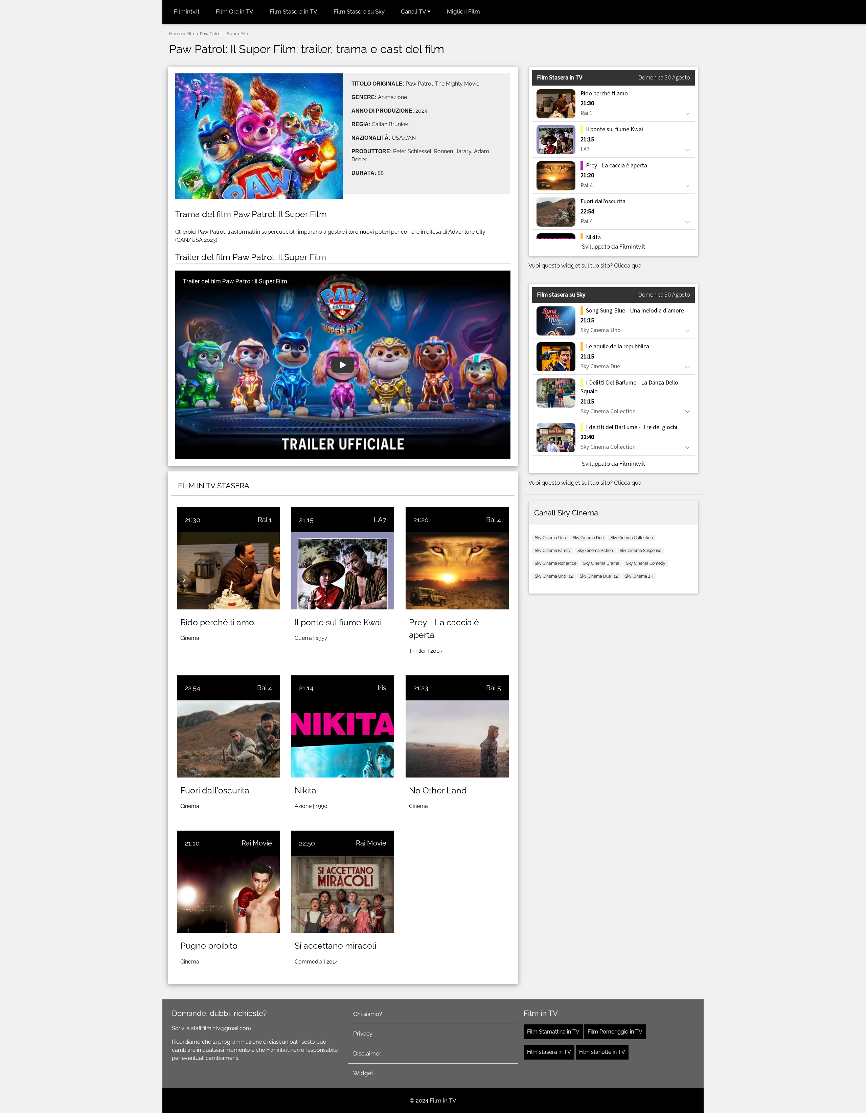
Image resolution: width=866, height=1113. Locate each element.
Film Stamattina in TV (553, 1031)
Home (175, 33)
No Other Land (438, 790)
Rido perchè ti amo (217, 622)
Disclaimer (367, 1053)
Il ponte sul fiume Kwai (338, 622)
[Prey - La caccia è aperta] (457, 570)
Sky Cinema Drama (601, 563)
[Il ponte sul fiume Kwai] (342, 570)
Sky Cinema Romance (555, 563)
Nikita (305, 790)
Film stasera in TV (549, 1052)
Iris (382, 688)
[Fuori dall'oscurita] (228, 739)
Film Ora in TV (234, 11)
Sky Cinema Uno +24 (554, 576)
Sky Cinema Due (588, 537)
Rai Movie (257, 843)
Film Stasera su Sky (359, 11)
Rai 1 (265, 520)
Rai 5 (493, 688)
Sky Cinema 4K (639, 576)
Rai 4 (493, 520)
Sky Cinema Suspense (640, 550)
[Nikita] (342, 739)
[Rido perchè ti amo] (228, 570)
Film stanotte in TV (602, 1052)
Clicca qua (627, 265)
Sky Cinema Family (553, 550)
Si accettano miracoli (335, 946)
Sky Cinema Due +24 (599, 576)
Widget (363, 1073)
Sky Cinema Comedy (645, 563)
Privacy (362, 1033)
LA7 (380, 520)
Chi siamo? (367, 1014)
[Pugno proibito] (228, 894)
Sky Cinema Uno (550, 537)
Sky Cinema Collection (632, 537)
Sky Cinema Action (595, 550)
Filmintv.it (187, 11)
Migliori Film (463, 11)
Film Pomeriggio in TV (615, 1031)
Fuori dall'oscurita (214, 790)
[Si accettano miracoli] (342, 894)
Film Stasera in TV (293, 11)
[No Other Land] (457, 739)
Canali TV (414, 11)
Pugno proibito (208, 946)
